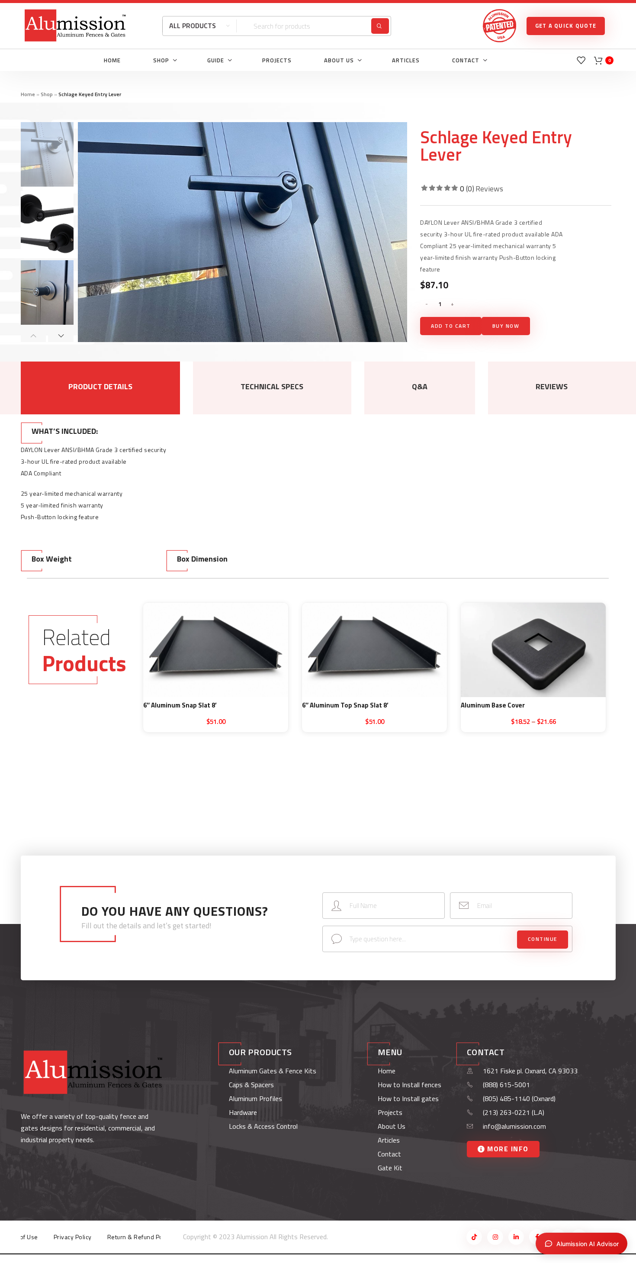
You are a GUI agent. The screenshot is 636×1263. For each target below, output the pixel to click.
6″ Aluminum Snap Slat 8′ (180, 705)
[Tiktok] (474, 1237)
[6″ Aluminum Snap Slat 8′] (215, 650)
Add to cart (451, 326)
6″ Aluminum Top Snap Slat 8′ (345, 705)
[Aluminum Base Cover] (533, 650)
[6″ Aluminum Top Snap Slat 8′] (374, 650)
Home (28, 94)
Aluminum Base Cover (493, 705)
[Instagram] (495, 1237)
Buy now (506, 326)
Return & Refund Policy (139, 1236)
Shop (47, 94)
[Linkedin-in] (516, 1237)
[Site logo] (75, 25)
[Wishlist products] (581, 60)
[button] (33, 335)
